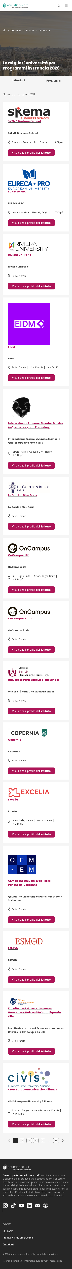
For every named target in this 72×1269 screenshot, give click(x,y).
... (49, 1140)
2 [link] (22, 1140)
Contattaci (8, 1244)
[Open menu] (66, 6)
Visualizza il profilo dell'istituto (31, 152)
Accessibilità (56, 1260)
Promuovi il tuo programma (18, 1237)
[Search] (59, 6)
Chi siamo (8, 1230)
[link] (44, 30)
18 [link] (56, 1140)
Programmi (53, 80)
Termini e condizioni (12, 1260)
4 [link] (36, 1140)
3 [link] (29, 1140)
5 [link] (42, 1140)
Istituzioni (18, 80)
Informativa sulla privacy (36, 1260)
